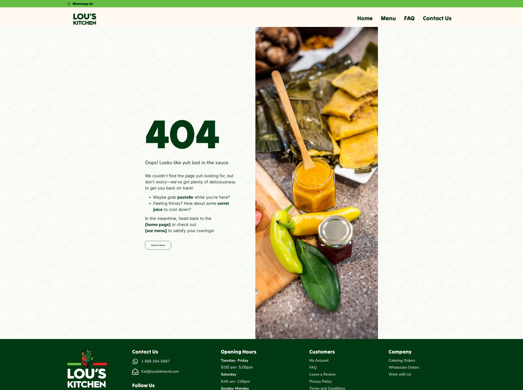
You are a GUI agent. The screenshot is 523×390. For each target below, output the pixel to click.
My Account (319, 360)
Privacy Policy (320, 381)
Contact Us (437, 18)
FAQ (409, 18)
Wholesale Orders (404, 367)
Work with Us (400, 374)
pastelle (185, 197)
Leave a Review (322, 374)
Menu (388, 18)
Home (365, 18)
